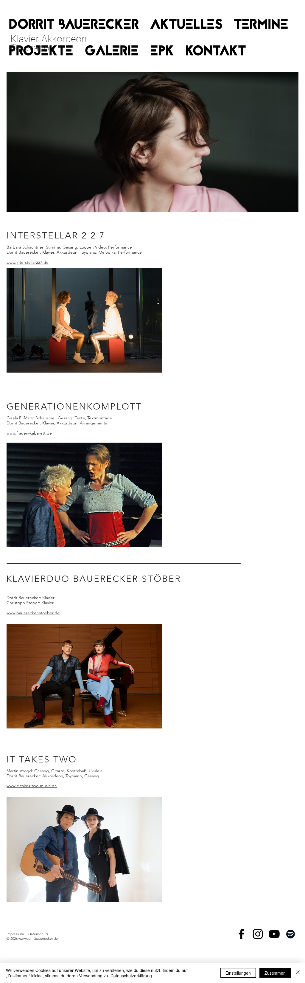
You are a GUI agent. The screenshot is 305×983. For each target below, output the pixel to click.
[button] (261, 25)
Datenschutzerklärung (131, 976)
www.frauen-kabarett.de (29, 433)
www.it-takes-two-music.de (32, 785)
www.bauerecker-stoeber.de (33, 612)
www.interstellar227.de (28, 262)
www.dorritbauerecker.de (38, 938)
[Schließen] (297, 973)
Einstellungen (238, 973)
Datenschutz (38, 934)
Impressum (15, 934)
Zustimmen (275, 973)
